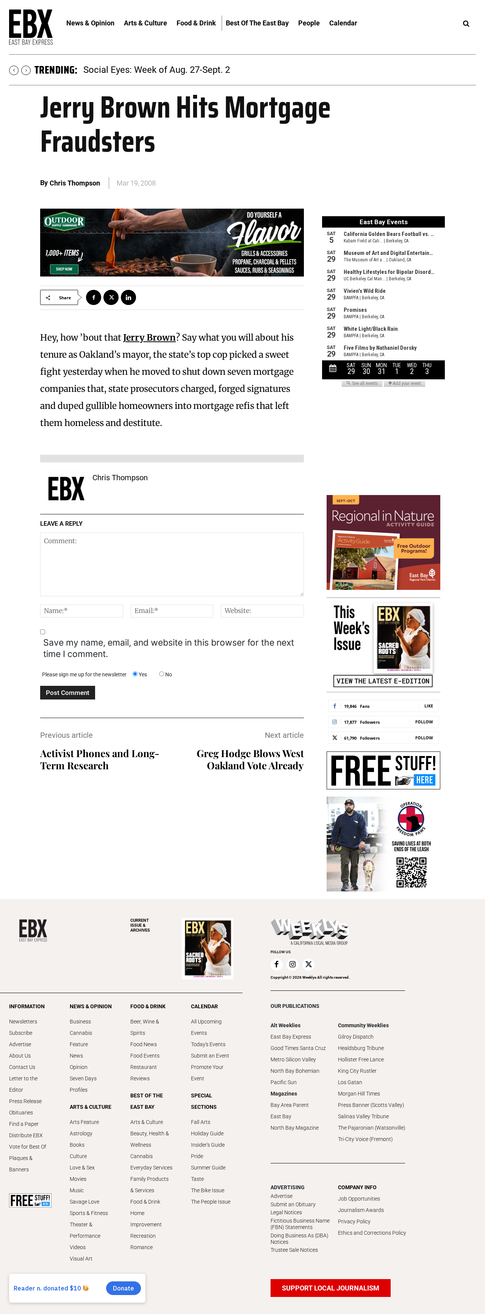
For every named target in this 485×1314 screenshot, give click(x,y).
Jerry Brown (149, 337)
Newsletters (23, 1022)
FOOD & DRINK (148, 1006)
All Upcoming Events (206, 1027)
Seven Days (83, 1078)
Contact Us (22, 1067)
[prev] (14, 70)
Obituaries (21, 1113)
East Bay (281, 1116)
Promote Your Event (207, 1072)
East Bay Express (291, 1037)
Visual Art (81, 1259)
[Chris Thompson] (66, 488)
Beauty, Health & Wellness (149, 1139)
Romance (141, 1247)
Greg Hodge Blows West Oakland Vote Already (250, 759)
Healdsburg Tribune (361, 1048)
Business (80, 1022)
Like (428, 706)
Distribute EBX (26, 1135)
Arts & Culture (146, 1122)
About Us (20, 1056)
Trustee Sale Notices (294, 1250)
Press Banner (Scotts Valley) (371, 1105)
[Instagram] (292, 965)
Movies (78, 1179)
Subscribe (20, 1033)
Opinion (79, 1067)
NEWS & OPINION (91, 1006)
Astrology (81, 1133)
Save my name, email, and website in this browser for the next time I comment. (168, 648)
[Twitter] (111, 297)
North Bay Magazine (295, 1128)
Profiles (79, 1090)
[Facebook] (93, 297)
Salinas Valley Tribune (363, 1116)
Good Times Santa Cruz (298, 1048)
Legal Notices (286, 1212)
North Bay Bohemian (295, 1071)
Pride (197, 1156)
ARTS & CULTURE (90, 1107)
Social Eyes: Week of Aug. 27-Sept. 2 (156, 69)
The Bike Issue (207, 1190)
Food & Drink (145, 1202)
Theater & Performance (85, 1230)
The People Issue (210, 1202)
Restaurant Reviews (143, 1072)
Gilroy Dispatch (356, 1037)
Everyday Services (151, 1168)
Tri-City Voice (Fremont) (365, 1139)
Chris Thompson (75, 183)
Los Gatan (350, 1082)
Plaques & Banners (21, 1164)
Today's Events (208, 1044)
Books (77, 1145)
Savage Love (84, 1202)
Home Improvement (146, 1219)
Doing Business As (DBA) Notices (300, 1238)
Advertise (20, 1044)
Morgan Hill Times (359, 1094)
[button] (466, 24)
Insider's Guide (208, 1145)
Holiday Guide (207, 1133)
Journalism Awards (361, 1210)
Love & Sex (82, 1168)
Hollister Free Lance (361, 1059)
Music (77, 1190)
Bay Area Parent (290, 1105)
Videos (78, 1247)
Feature (79, 1044)
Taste (197, 1179)
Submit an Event (210, 1056)
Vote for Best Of (27, 1147)
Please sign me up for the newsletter (84, 674)
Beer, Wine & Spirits (144, 1027)
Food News (143, 1044)
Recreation (143, 1236)
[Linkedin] (128, 297)
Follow (424, 722)
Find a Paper (24, 1124)
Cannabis (81, 1033)
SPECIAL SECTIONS (204, 1101)
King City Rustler (357, 1071)
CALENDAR (204, 1006)
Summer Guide (208, 1168)
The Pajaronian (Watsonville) (371, 1128)
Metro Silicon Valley (293, 1059)
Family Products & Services (149, 1184)
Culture (78, 1156)
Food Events (145, 1056)
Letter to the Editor (23, 1084)
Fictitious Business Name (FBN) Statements (300, 1224)
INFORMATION (27, 1006)
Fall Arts (200, 1122)
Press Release (25, 1101)
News (76, 1056)
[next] (26, 70)
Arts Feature (84, 1122)
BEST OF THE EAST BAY (146, 1101)
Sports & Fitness (89, 1213)
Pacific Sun (284, 1082)
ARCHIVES (140, 925)
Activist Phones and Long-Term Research (100, 759)
